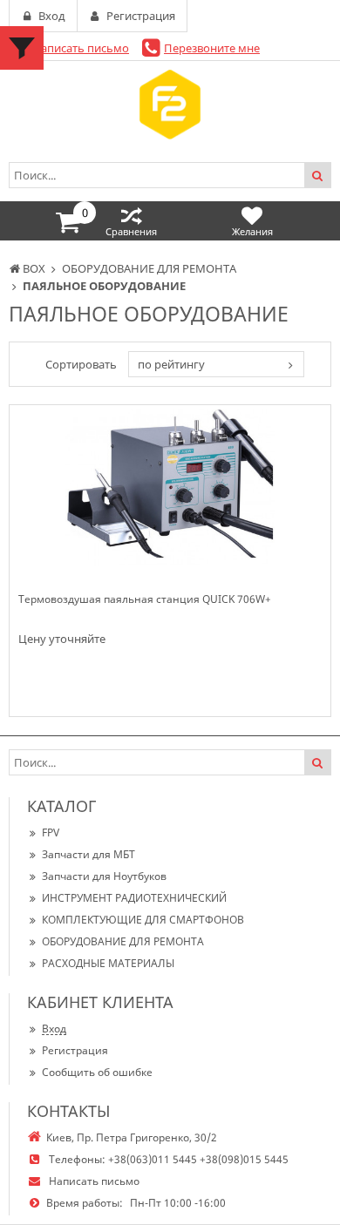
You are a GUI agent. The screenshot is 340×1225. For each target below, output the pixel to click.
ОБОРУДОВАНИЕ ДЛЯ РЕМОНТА (123, 941)
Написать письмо (80, 48)
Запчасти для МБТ (88, 854)
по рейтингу (171, 364)
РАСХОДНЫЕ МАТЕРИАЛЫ (108, 963)
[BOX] (170, 104)
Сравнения (131, 231)
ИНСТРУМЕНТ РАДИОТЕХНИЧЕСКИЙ (134, 897)
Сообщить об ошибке (97, 1072)
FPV (50, 832)
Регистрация (75, 1050)
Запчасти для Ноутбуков (104, 876)
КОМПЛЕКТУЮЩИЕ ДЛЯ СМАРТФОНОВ (143, 919)
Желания (252, 231)
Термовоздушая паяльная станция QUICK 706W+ (144, 599)
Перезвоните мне (212, 48)
